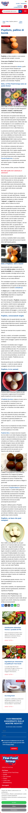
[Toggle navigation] (25, 11)
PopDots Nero (5, 433)
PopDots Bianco (14, 487)
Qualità (5, 774)
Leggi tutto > (9, 640)
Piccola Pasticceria (6, 158)
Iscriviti (14, 748)
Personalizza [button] (14, 810)
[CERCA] (20, 11)
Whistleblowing (7, 782)
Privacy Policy (10, 744)
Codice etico (6, 780)
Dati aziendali (7, 776)
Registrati (23, 3)
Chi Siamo (5, 770)
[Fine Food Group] (5, 5)
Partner (5, 778)
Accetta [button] (14, 802)
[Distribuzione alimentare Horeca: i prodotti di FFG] (14, 624)
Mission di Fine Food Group (10, 772)
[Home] (10, 764)
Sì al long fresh (10, 696)
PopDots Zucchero (7, 399)
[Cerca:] (10, 11)
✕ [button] (25, 790)
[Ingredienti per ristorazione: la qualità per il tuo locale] (14, 658)
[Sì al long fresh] (14, 692)
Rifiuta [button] (14, 806)
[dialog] (14, 800)
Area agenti (5, 785)
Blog (7, 21)
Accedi (18, 3)
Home (4, 21)
